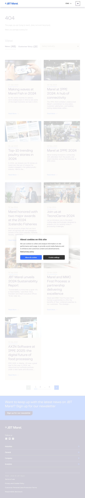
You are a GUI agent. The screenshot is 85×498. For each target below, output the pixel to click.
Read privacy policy (27, 251)
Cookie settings (54, 257)
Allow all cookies (31, 257)
